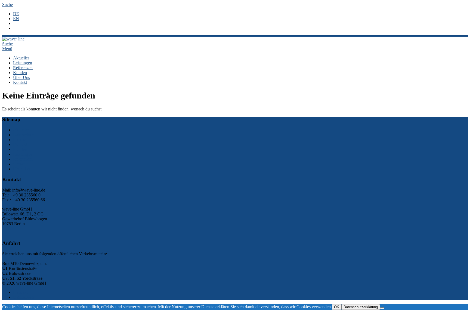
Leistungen (22, 63)
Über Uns (21, 77)
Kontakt (20, 82)
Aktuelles (21, 58)
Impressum (22, 139)
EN (16, 18)
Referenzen (23, 67)
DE (16, 13)
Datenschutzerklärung (361, 307)
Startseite (21, 164)
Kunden (20, 72)
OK (336, 307)
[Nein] (382, 308)
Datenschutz (23, 134)
